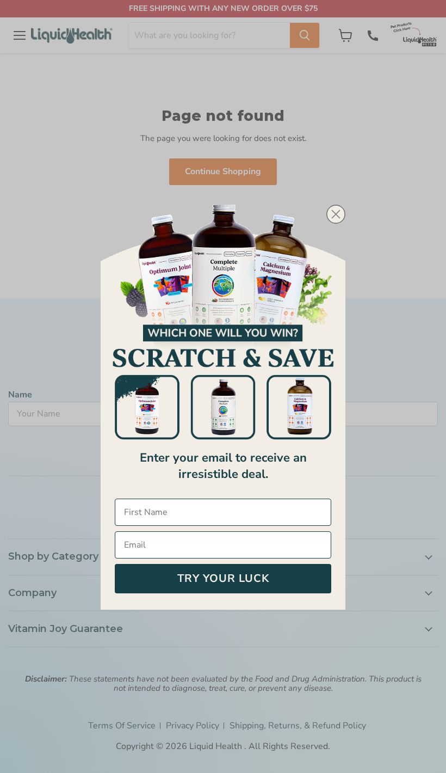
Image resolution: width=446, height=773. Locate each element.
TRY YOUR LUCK (223, 578)
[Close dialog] (335, 214)
